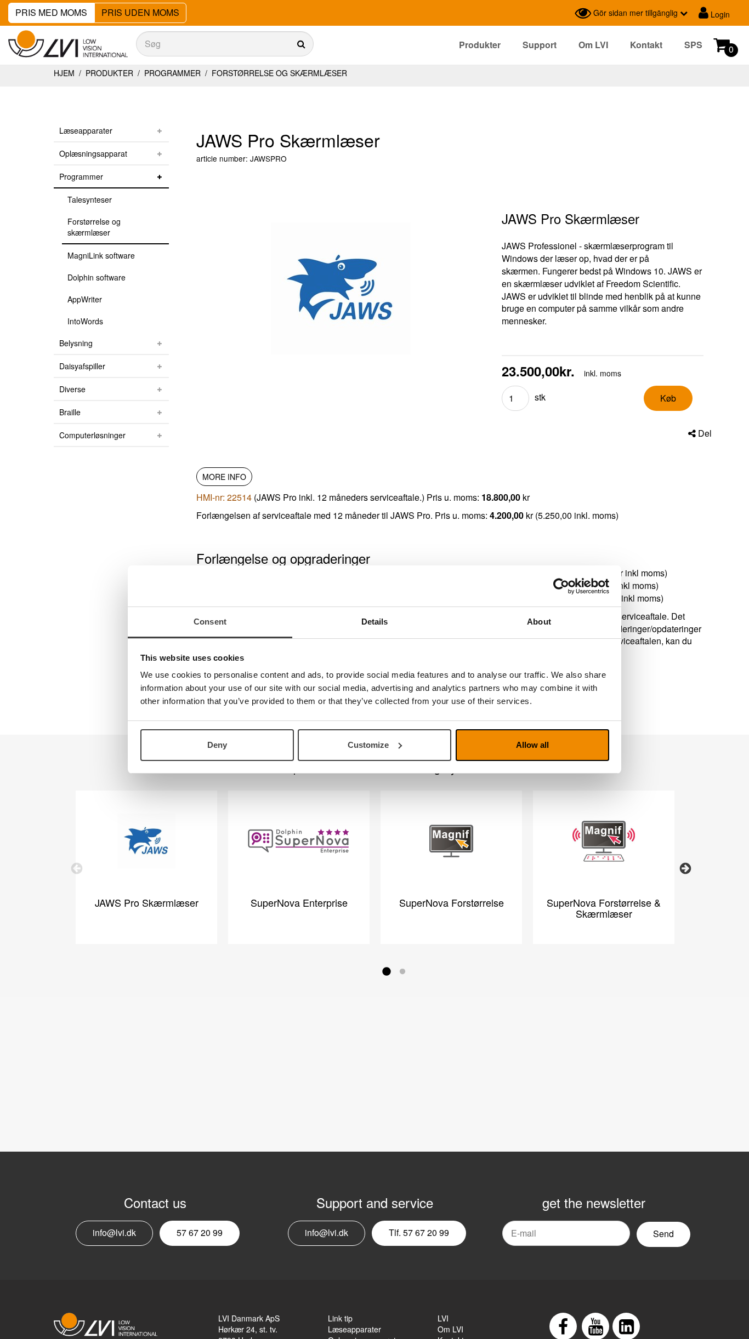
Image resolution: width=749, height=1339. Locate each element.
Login (719, 14)
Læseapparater (85, 130)
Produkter (480, 44)
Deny (217, 744)
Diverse (72, 389)
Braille (70, 412)
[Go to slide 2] (404, 974)
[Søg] (225, 43)
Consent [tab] (210, 621)
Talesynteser (89, 199)
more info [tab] (224, 476)
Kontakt (646, 44)
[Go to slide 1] (388, 974)
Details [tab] (374, 621)
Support (540, 44)
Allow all (532, 744)
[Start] (68, 44)
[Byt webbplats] (563, 13)
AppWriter (84, 299)
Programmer (172, 72)
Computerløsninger (92, 435)
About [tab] (539, 621)
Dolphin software (96, 277)
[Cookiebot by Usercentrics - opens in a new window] (561, 586)
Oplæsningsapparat (93, 153)
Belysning (76, 342)
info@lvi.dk (114, 1232)
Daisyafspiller (82, 365)
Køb (668, 398)
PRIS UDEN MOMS (140, 12)
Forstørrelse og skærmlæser (278, 72)
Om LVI (593, 44)
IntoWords (85, 321)
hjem (64, 72)
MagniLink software (101, 255)
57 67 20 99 (200, 1232)
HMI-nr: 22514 (224, 497)
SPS (693, 44)
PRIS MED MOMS (51, 12)
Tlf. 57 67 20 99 (419, 1232)
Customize (368, 744)
